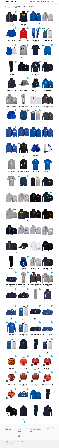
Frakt (6, 441)
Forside (19, 435)
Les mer (11, 444)
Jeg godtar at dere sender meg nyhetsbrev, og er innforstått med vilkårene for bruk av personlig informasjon (35, 429)
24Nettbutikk (8, 445)
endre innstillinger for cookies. (14, 444)
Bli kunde (19, 436)
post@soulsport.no (9, 428)
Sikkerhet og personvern (16, 441)
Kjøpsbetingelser (9, 441)
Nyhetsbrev (21, 441)
